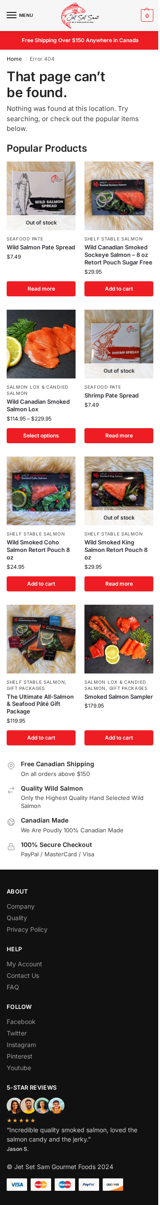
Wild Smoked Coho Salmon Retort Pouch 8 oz (38, 550)
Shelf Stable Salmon (113, 238)
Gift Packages (26, 688)
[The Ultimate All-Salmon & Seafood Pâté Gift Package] (41, 639)
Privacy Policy (27, 929)
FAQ (13, 987)
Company (21, 906)
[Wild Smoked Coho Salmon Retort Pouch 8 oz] (41, 491)
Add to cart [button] (119, 288)
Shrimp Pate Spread (111, 395)
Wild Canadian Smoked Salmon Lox (38, 405)
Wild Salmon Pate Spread (41, 247)
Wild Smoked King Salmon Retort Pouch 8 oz (116, 550)
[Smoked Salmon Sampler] (118, 639)
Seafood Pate (25, 238)
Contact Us (23, 975)
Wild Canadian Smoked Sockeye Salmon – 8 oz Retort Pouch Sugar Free (118, 255)
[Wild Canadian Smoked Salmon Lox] (41, 344)
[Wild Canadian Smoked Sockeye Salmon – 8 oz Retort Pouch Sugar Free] (118, 195)
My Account (24, 964)
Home (14, 58)
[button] (146, 15)
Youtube (19, 1067)
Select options (41, 435)
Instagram (21, 1044)
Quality (17, 917)
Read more (41, 288)
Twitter (17, 1033)
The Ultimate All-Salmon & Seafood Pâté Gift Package (40, 704)
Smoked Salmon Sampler (118, 696)
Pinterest (19, 1056)
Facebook (21, 1021)
